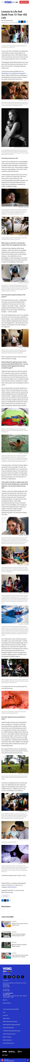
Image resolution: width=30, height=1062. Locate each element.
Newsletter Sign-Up (7, 1040)
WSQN (4, 997)
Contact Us (5, 1015)
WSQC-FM (25, 995)
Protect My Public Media (8, 1027)
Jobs (4, 1012)
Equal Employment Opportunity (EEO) (11, 1024)
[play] (2, 1060)
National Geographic (20, 73)
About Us (5, 1000)
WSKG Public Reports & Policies (10, 1021)
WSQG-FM (14, 995)
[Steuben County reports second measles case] (6, 924)
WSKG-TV (8, 997)
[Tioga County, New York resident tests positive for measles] (6, 956)
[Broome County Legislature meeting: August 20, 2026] (6, 934)
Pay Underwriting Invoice (8, 1043)
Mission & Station (7, 1003)
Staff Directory (6, 1018)
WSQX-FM (9, 995)
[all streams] (28, 1060)
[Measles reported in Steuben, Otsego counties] (6, 945)
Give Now (24, 2)
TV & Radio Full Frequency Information (11, 1030)
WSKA (12, 997)
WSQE (18, 995)
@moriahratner (12, 887)
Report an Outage (7, 1037)
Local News (14, 921)
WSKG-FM (5, 995)
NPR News (5, 896)
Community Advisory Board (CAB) (10, 1009)
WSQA (21, 995)
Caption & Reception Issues (9, 1033)
